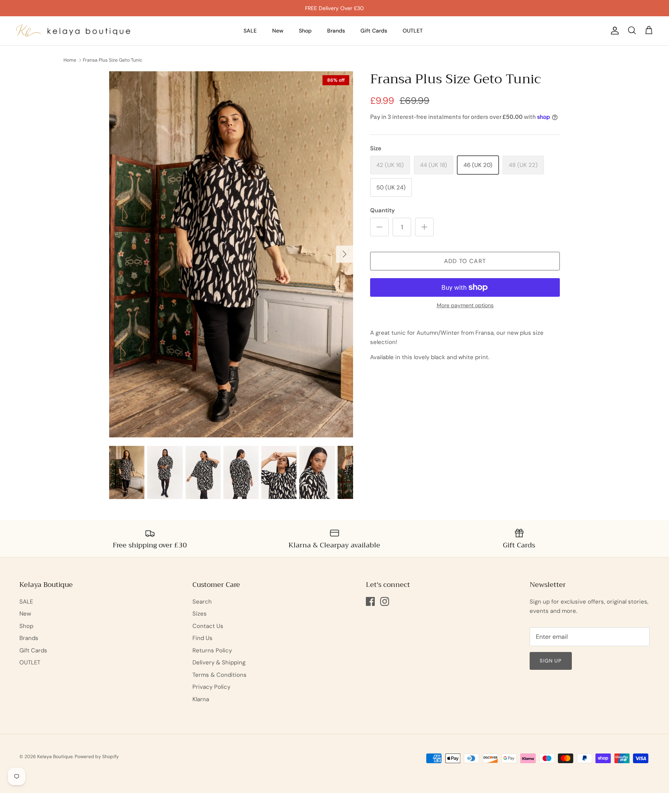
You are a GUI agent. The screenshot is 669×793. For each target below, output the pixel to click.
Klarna (200, 699)
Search (202, 602)
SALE (250, 30)
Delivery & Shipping (218, 662)
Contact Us (207, 626)
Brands (336, 30)
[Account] (613, 30)
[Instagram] (384, 601)
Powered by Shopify (97, 756)
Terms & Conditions (219, 675)
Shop (305, 30)
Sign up (551, 660)
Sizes (199, 614)
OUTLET (413, 30)
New (277, 30)
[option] (231, 254)
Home (69, 60)
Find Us (202, 638)
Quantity (382, 210)
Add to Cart (465, 261)
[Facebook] (370, 601)
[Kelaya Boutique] (73, 31)
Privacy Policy (211, 687)
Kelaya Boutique (55, 756)
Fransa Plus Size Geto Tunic (112, 60)
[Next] (344, 254)
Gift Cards (373, 30)
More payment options (465, 305)
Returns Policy (212, 650)
